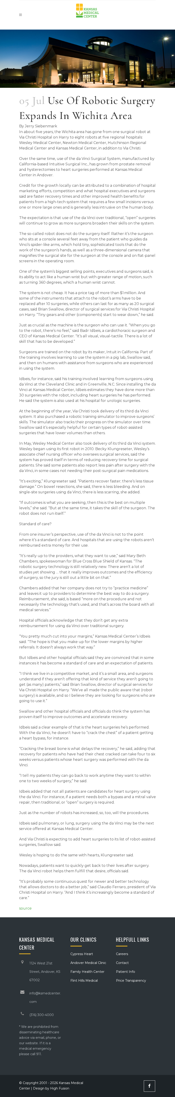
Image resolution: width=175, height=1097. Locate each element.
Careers (122, 954)
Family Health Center (87, 972)
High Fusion (59, 1088)
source (25, 908)
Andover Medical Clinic (88, 963)
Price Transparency (131, 980)
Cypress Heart (81, 954)
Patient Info (125, 972)
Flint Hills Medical (84, 980)
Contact (122, 963)
